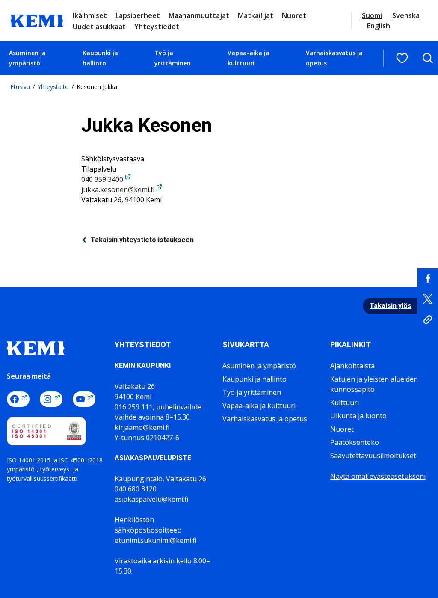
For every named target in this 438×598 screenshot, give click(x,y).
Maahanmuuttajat (199, 15)
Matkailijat (255, 15)
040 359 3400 (102, 179)
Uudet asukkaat (99, 26)
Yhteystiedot (156, 26)
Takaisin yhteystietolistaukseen (142, 240)
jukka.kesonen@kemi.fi (117, 189)
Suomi (372, 15)
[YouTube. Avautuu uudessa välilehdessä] (84, 399)
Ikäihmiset (90, 15)
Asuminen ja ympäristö (27, 58)
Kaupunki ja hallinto (100, 58)
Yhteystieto (53, 87)
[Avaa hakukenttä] (428, 58)
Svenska (406, 15)
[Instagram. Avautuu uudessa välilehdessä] (51, 399)
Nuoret (294, 15)
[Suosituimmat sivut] (402, 58)
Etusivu (20, 87)
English (378, 25)
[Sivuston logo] (36, 19)
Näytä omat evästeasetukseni (378, 476)
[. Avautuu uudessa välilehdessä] (427, 278)
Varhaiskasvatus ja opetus (334, 58)
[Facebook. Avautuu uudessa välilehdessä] (18, 399)
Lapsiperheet (137, 15)
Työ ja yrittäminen (172, 58)
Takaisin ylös (390, 306)
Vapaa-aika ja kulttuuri (248, 58)
